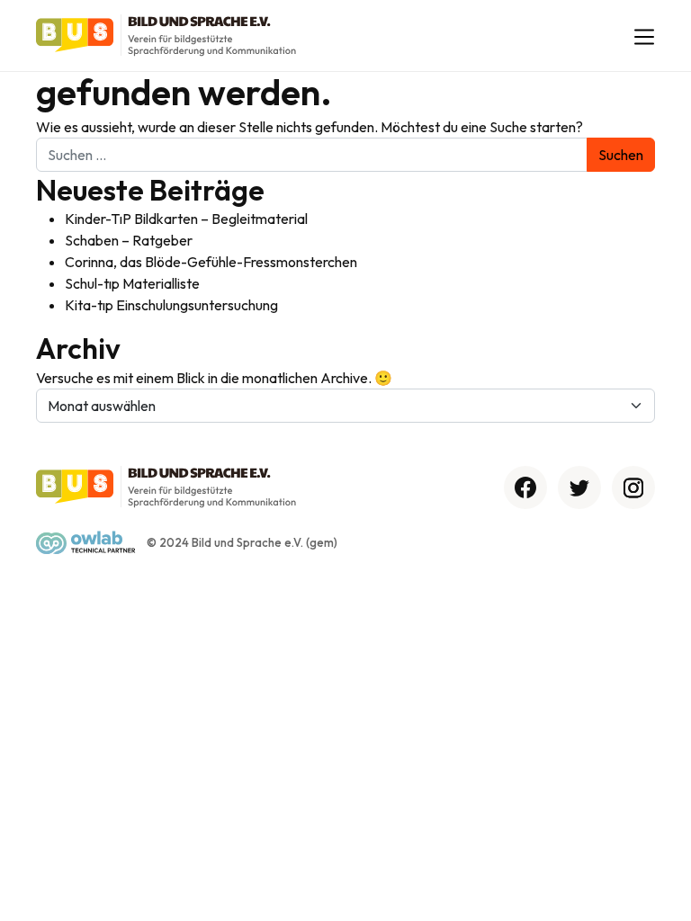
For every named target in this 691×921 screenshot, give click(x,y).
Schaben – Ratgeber (129, 240)
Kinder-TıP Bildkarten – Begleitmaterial (186, 219)
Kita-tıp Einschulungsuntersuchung (171, 305)
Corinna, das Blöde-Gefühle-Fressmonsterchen (211, 262)
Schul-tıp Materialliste (132, 283)
